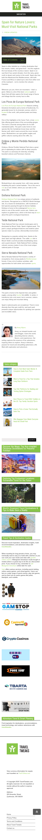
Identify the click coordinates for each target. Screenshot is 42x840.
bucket (19, 295)
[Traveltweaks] (21, 9)
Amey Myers (21, 327)
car (31, 238)
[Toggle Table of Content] (21, 60)
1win (3, 569)
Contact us (10, 828)
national (27, 92)
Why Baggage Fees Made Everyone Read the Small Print (25, 420)
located (4, 112)
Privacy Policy (11, 818)
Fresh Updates (10, 32)
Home (9, 814)
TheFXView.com (24, 773)
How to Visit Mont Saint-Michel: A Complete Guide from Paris (25, 370)
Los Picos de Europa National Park (14, 105)
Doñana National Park (9, 199)
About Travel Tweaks (14, 825)
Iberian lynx (31, 208)
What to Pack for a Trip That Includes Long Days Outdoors (26, 380)
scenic (36, 120)
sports (33, 263)
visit (3, 188)
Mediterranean (31, 259)
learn (38, 212)
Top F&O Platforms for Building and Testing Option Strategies (25, 390)
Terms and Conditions (14, 821)
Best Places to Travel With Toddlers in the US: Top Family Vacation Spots (26, 400)
